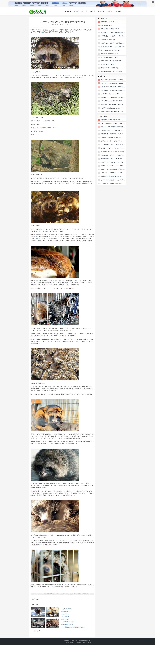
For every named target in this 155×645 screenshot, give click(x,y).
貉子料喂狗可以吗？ (67, 609)
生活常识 (84, 11)
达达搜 (73, 640)
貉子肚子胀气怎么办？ (68, 624)
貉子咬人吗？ (65, 616)
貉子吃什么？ (65, 619)
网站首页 (68, 11)
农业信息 (37, 11)
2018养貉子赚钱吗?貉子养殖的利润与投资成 (73, 627)
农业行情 (101, 11)
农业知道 (76, 11)
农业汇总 (109, 11)
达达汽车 (75, 642)
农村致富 (93, 11)
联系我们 (89, 640)
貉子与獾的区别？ (67, 611)
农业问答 (118, 11)
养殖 (43, 32)
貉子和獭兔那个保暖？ (68, 622)
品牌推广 (80, 642)
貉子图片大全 (65, 614)
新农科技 (71, 642)
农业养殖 (62, 24)
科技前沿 (84, 642)
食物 (37, 238)
